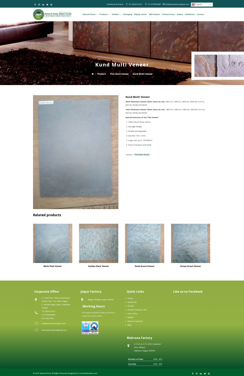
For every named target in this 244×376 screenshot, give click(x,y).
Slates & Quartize (135, 321)
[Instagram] (39, 5)
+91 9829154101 (135, 4)
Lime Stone (132, 313)
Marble (130, 317)
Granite (130, 306)
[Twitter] (47, 5)
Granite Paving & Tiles (137, 309)
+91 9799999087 (154, 4)
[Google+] (51, 5)
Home (130, 298)
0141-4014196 (47, 318)
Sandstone (132, 302)
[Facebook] (35, 5)
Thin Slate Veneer (141, 154)
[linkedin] (43, 5)
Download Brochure (115, 4)
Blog (129, 325)
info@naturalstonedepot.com (177, 4)
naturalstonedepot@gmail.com (54, 330)
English (198, 4)
